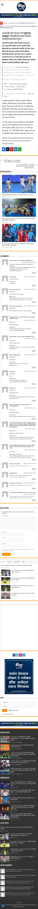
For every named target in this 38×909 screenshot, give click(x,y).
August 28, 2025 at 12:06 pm (29, 262)
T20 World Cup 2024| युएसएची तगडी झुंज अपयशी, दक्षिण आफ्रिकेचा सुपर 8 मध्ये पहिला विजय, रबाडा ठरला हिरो (23, 754)
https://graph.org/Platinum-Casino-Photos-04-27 (22, 416)
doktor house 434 (14, 463)
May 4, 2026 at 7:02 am (30, 428)
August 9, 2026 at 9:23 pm (30, 473)
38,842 (20, 742)
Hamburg (12, 371)
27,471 (20, 758)
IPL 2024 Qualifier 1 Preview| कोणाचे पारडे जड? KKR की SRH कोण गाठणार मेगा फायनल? (25, 166)
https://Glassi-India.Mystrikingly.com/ (21, 260)
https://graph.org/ (15, 289)
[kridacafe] (19, 6)
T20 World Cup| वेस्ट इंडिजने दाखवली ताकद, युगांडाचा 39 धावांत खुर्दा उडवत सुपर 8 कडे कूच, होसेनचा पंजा (23, 807)
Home (3, 26)
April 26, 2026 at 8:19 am (30, 320)
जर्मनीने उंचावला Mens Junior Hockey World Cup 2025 (17, 195)
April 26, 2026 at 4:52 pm (30, 338)
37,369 (20, 748)
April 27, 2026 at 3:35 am (30, 371)
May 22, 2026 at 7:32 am (30, 449)
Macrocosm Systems (19, 906)
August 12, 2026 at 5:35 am (29, 483)
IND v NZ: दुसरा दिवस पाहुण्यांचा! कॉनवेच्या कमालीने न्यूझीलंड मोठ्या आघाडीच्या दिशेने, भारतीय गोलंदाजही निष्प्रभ (23, 815)
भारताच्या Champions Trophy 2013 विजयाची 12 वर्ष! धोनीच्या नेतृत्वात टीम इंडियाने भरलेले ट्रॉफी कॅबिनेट (23, 770)
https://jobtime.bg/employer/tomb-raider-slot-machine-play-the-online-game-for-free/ (22, 446)
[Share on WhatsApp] (19, 149)
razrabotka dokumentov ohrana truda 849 (22, 492)
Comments (17, 561)
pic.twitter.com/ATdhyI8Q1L (13, 89)
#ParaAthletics (23, 84)
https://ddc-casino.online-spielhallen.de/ (21, 336)
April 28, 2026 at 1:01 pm (30, 408)
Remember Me (15, 710)
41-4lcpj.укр (12, 277)
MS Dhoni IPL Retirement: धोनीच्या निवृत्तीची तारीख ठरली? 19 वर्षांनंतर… (23, 842)
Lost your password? (7, 714)
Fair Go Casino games (15, 306)
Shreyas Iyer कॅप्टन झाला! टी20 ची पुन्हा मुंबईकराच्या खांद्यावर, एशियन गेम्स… (20, 23)
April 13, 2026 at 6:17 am (30, 276)
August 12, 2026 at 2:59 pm (29, 494)
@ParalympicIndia (22, 67)
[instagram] (24, 655)
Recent (3, 561)
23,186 (20, 774)
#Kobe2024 (14, 84)
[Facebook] (14, 655)
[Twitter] (17, 655)
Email (4, 538)
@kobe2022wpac (10, 86)
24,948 (20, 764)
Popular (9, 561)
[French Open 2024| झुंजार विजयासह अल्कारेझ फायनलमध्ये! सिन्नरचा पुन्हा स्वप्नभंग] (5, 763)
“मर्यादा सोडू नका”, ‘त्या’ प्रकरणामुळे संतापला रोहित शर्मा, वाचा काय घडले (12, 160)
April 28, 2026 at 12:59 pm (30, 388)
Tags (23, 561)
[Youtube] (20, 655)
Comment (5, 515)
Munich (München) (14, 355)
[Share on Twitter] (8, 149)
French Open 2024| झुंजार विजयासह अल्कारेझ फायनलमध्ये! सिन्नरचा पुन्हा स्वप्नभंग (23, 761)
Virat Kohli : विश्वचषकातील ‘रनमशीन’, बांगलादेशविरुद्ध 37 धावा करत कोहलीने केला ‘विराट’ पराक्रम (23, 738)
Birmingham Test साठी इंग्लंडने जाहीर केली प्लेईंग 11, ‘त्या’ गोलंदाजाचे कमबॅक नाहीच (22, 791)
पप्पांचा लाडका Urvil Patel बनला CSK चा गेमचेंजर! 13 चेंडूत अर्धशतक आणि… (23, 850)
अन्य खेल (8, 26)
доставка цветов (28, 485)
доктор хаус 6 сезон (25, 466)
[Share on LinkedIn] (15, 149)
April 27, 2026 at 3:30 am (30, 354)
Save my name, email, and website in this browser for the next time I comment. (18, 550)
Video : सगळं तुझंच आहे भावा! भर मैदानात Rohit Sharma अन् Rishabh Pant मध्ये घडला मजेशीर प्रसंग (23, 783)
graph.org (12, 388)
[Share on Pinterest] (11, 149)
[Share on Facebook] (4, 149)
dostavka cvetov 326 (15, 483)
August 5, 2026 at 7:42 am (30, 463)
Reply (33, 272)
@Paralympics (21, 86)
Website (4, 543)
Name (4, 532)
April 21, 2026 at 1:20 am (30, 289)
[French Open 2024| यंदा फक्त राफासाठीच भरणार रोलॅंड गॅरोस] (5, 747)
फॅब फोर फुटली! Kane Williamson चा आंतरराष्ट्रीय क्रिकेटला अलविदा (16, 565)
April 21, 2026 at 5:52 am (30, 306)
